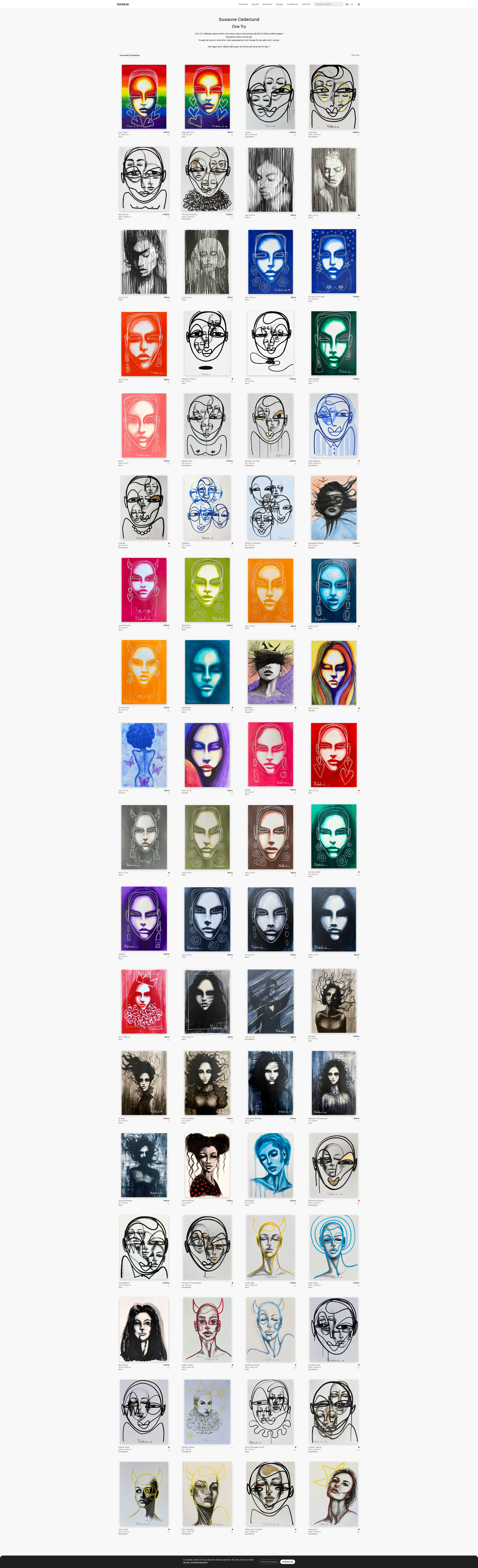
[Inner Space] (334, 1247)
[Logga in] (359, 4)
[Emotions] (334, 1001)
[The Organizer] (144, 1247)
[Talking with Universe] (271, 1494)
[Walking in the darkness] (334, 1083)
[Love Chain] (144, 97)
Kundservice (293, 4)
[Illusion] (271, 97)
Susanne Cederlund (239, 19)
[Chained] (144, 508)
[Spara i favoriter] (168, 135)
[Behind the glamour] (334, 1165)
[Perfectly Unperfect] (271, 508)
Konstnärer (267, 4)
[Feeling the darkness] (270, 1083)
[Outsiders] (207, 508)
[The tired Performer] (207, 179)
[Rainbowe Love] (207, 97)
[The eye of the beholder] (207, 1247)
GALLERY (306, 4)
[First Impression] (207, 1494)
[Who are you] (144, 179)
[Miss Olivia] (207, 590)
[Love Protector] (144, 590)
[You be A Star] (144, 672)
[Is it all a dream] (207, 1083)
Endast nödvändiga (269, 1562)
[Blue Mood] (271, 1165)
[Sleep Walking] (334, 425)
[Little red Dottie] (207, 1165)
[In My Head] (271, 1247)
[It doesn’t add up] (334, 1412)
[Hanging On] (334, 1494)
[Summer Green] (333, 836)
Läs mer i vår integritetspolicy (195, 1562)
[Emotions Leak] (334, 1329)
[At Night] (144, 1083)
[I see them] (334, 97)
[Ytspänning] (207, 672)
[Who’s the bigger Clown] (270, 1412)
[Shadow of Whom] (207, 343)
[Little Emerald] (333, 343)
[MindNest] (271, 672)
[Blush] (144, 425)
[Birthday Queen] (207, 1412)
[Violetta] (144, 919)
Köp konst (243, 4)
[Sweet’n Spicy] (207, 1329)
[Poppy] (270, 754)
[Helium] (271, 343)
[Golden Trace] (207, 425)
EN (352, 4)
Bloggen (280, 4)
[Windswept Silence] (334, 508)
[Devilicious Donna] (271, 1329)
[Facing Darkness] (144, 1165)
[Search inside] (144, 1412)
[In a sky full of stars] (334, 261)
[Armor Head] (144, 1494)
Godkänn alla (287, 1562)
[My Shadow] (144, 1329)
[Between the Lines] (270, 425)
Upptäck (255, 4)
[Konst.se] (123, 4)
